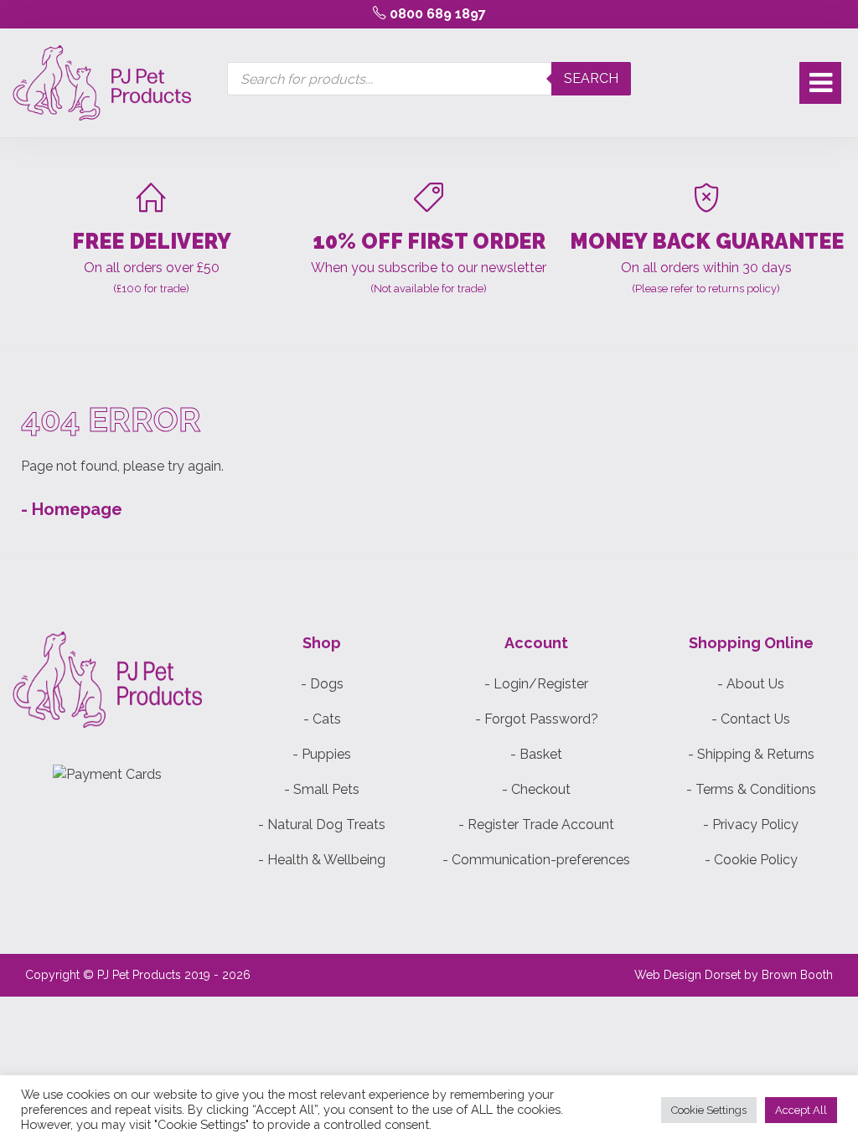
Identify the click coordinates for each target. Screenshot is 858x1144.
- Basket (536, 754)
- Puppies (321, 754)
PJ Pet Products (139, 975)
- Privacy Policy (751, 824)
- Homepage (71, 509)
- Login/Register (536, 684)
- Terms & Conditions (751, 789)
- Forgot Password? (536, 719)
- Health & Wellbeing (321, 860)
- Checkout (536, 789)
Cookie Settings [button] (709, 1110)
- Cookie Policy (751, 860)
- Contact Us (750, 719)
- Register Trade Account (536, 824)
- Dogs (322, 684)
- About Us (750, 684)
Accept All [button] (801, 1110)
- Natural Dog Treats (321, 824)
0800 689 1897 (436, 14)
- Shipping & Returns (751, 754)
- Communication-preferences (536, 860)
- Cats (322, 719)
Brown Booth (797, 975)
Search (591, 78)
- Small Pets (321, 789)
